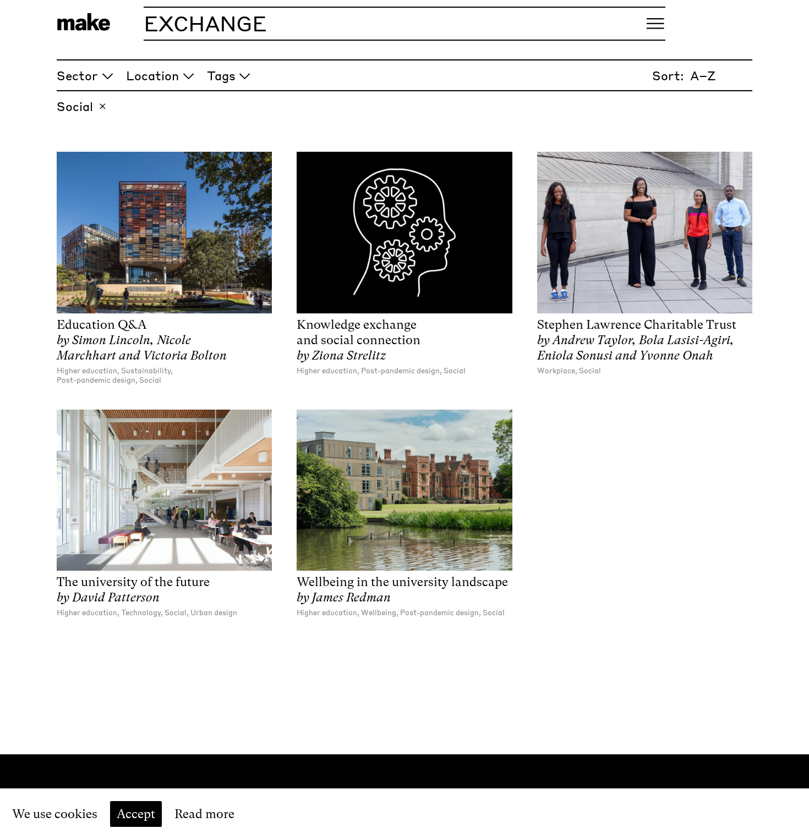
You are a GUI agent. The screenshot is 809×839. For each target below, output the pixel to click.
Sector (77, 75)
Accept (136, 814)
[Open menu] (655, 24)
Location (152, 75)
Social (75, 106)
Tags (221, 75)
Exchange (205, 23)
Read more (204, 814)
